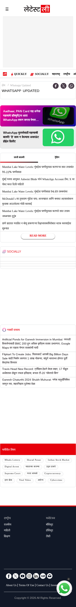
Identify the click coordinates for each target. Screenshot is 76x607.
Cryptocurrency (52, 473)
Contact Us (42, 586)
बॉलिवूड (49, 525)
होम (3, 86)
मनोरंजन (50, 518)
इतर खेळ (8, 480)
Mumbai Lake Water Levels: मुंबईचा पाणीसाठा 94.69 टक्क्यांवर (34, 192)
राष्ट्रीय (66, 74)
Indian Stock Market (58, 460)
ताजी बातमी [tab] (19, 158)
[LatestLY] (37, 10)
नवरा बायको (32, 473)
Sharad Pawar (34, 460)
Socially (42, 74)
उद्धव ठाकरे (51, 467)
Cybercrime (56, 480)
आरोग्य (40, 480)
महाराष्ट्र (56, 74)
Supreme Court (12, 473)
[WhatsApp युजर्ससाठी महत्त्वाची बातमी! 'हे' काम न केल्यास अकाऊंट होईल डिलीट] (58, 137)
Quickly (20, 74)
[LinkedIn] (36, 576)
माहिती (7, 531)
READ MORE (38, 236)
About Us (11, 586)
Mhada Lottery (12, 460)
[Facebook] (9, 576)
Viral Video (25, 480)
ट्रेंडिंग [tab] (57, 158)
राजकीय (7, 525)
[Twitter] (63, 86)
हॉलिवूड (49, 531)
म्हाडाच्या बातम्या (33, 467)
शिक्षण (7, 537)
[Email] (50, 576)
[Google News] (43, 576)
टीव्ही (48, 537)
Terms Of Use (26, 586)
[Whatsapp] (71, 86)
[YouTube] (22, 576)
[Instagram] (29, 576)
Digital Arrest (12, 467)
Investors (56, 586)
